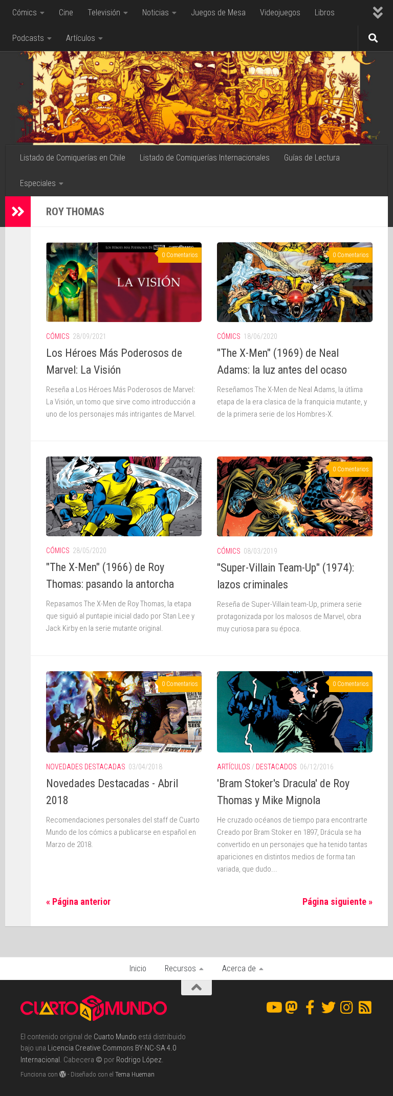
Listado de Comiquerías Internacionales (205, 158)
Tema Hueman (135, 1074)
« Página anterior (78, 901)
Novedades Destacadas (85, 767)
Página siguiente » (337, 901)
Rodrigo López (139, 1059)
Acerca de (239, 968)
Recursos (180, 968)
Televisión (104, 12)
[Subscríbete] (365, 1007)
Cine (66, 12)
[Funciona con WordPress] (62, 1074)
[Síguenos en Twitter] (328, 1007)
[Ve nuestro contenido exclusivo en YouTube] (273, 1007)
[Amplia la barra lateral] (18, 211)
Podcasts (28, 38)
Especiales (38, 183)
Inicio (137, 968)
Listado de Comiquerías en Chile (72, 158)
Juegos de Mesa (218, 12)
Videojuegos (280, 12)
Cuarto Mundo (115, 1036)
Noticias (155, 12)
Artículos (80, 38)
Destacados (276, 767)
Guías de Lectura (312, 158)
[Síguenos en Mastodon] (292, 1007)
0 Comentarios (180, 255)
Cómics (24, 12)
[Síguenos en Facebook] (310, 1007)
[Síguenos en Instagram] (347, 1007)
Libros (325, 12)
